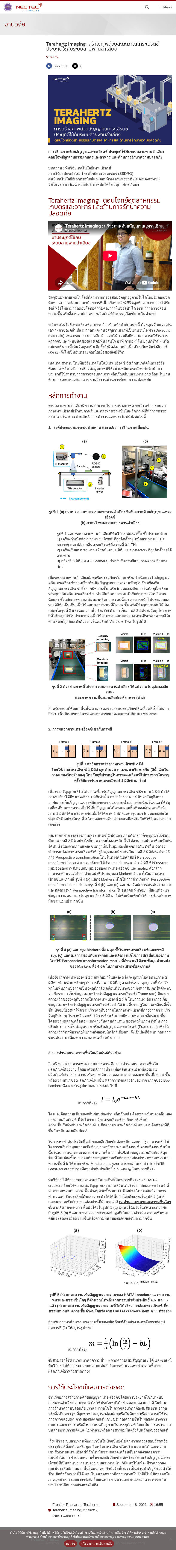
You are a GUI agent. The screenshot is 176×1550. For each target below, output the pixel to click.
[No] (170, 1538)
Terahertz (91, 1505)
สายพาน (90, 1510)
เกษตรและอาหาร (66, 1516)
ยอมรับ (70, 1543)
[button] (58, 66)
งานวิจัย (14, 24)
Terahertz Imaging (66, 1510)
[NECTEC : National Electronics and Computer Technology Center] (22, 7)
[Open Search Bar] (147, 7)
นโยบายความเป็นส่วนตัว (96, 1543)
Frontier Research (66, 1505)
